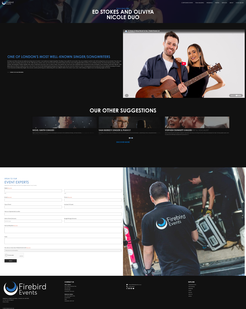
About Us (190, 294)
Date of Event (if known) (10, 218)
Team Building (191, 286)
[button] (15, 72)
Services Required (11, 225)
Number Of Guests (68, 204)
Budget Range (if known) (70, 218)
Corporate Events (192, 284)
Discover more (123, 142)
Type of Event (7, 204)
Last (65, 193)
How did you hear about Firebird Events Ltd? (17, 247)
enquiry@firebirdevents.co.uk (134, 284)
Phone (68, 197)
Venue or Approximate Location (12, 211)
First (5, 193)
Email (8, 197)
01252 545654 (131, 286)
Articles (190, 296)
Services (190, 292)
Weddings (190, 288)
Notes (5, 236)
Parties (189, 290)
